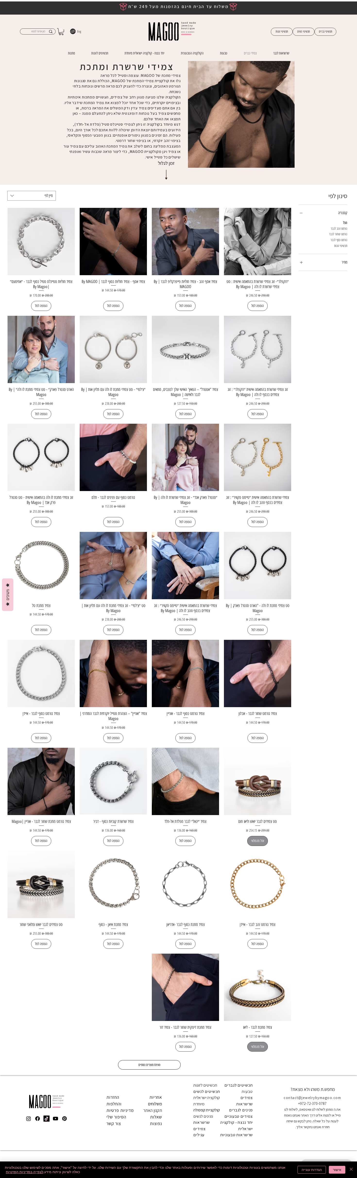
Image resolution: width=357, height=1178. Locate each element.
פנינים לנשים (203, 1116)
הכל (345, 223)
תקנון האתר (152, 1110)
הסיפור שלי (116, 1117)
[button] (61, 31)
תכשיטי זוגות (340, 246)
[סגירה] (351, 1169)
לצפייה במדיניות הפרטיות (24, 1171)
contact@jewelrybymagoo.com (312, 1097)
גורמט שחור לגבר (338, 234)
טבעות (247, 1091)
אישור (337, 1169)
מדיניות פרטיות (120, 1110)
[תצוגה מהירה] (257, 241)
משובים (7, 594)
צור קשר (113, 1123)
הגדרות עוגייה (312, 1169)
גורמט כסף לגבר (339, 240)
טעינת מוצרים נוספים (149, 1065)
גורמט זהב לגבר (339, 229)
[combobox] (31, 196)
